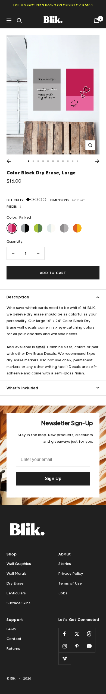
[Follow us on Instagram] (64, 646)
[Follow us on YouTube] (89, 646)
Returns (13, 648)
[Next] (97, 161)
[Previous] (9, 161)
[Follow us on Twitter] (77, 634)
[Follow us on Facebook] (64, 634)
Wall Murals (17, 573)
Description (18, 297)
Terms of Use (70, 583)
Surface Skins (18, 602)
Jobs (62, 593)
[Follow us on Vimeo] (64, 658)
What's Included (22, 388)
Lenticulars (16, 593)
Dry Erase (15, 583)
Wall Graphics (19, 563)
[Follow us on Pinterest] (77, 646)
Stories (64, 563)
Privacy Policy (70, 573)
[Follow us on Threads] (89, 634)
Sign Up (53, 478)
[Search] (19, 20)
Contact (14, 638)
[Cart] (96, 20)
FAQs (11, 628)
